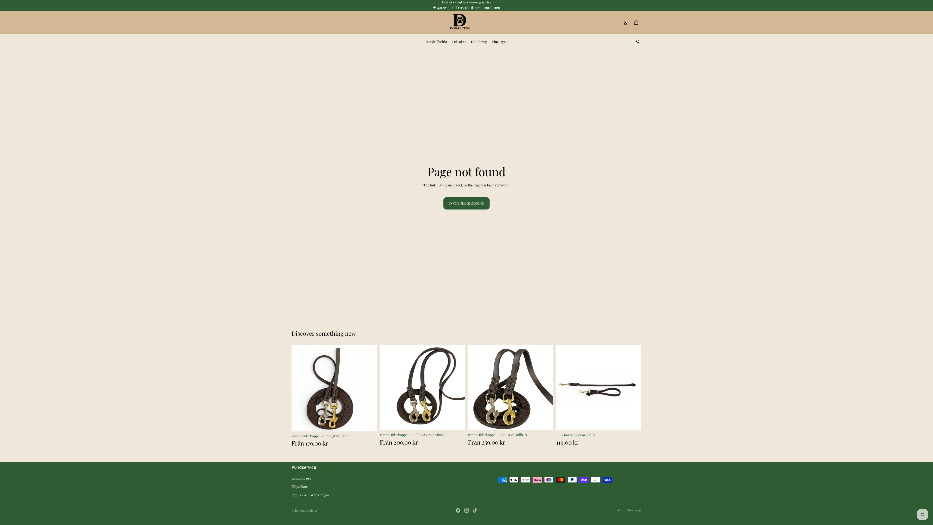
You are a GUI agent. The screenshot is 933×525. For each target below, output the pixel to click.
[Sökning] (638, 41)
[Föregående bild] (299, 388)
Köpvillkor (300, 486)
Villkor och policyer (305, 510)
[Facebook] (458, 510)
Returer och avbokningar (310, 495)
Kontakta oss (301, 478)
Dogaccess (634, 510)
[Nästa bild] (369, 388)
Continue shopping (466, 203)
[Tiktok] (475, 510)
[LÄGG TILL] (634, 423)
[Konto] (625, 22)
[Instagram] (466, 510)
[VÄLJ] (369, 424)
